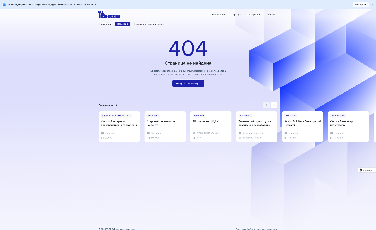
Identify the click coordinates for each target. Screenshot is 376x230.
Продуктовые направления (149, 24)
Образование (218, 14)
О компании (104, 24)
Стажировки (253, 14)
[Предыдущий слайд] (266, 105)
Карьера (236, 14)
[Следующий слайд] (274, 105)
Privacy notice (367, 170)
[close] (374, 170)
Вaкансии (122, 23)
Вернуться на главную (188, 83)
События (270, 14)
